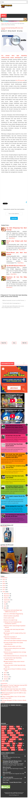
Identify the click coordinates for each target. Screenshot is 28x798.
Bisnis (18, 726)
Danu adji (5, 756)
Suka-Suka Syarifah (8, 777)
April (5, 672)
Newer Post (4, 342)
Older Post (24, 342)
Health (18, 732)
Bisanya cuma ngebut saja (10, 620)
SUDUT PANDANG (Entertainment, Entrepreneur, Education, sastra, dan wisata (14, 793)
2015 (3, 681)
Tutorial (12, 747)
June (5, 606)
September (7, 599)
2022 (3, 579)
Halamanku (10, 732)
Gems (3, 732)
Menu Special (15, 737)
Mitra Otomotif (7, 767)
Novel (3, 741)
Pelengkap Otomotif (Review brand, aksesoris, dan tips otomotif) (12, 761)
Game (16, 730)
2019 (3, 585)
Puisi (14, 743)
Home (14, 342)
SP (13, 745)
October (6, 597)
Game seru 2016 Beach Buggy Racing (13, 613)
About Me (4, 726)
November (7, 595)
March (5, 674)
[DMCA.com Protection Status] (5, 788)
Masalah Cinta (5, 737)
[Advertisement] (14, 11)
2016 (3, 591)
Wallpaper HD (5, 749)
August (6, 602)
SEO (2, 745)
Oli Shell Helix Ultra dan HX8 (13, 435)
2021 (3, 581)
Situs (8, 745)
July (5, 604)
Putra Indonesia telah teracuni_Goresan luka (15, 655)
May (5, 608)
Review (20, 743)
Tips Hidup (4, 747)
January (6, 678)
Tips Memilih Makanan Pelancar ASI (16, 265)
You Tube (21, 749)
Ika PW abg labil (20, 80)
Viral (19, 747)
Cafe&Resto (12, 728)
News (20, 739)
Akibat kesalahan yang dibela (11, 616)
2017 (3, 589)
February (6, 676)
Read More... (12, 238)
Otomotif (11, 741)
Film (3, 730)
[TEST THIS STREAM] (23, 380)
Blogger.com (16, 795)
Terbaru (19, 745)
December (6, 593)
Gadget (9, 730)
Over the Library (5, 743)
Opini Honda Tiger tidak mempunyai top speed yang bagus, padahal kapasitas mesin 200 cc (15, 455)
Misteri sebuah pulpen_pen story (12, 646)
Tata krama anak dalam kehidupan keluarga (15, 640)
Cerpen (19, 728)
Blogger (4, 728)
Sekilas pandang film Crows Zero (14, 506)
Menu (4, 15)
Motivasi (4, 739)
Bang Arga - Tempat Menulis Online (12, 782)
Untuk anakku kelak (9, 618)
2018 (3, 587)
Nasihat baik (12, 739)
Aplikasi (11, 726)
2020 (3, 583)
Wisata (13, 749)
